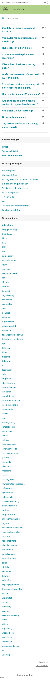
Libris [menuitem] (4, 238)
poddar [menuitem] (5, 510)
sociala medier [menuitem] (9, 554)
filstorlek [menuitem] (6, 357)
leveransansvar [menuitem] (9, 444)
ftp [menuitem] (3, 365)
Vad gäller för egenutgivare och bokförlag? (24, 40)
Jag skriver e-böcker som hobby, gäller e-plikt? (23, 125)
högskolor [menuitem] (7, 378)
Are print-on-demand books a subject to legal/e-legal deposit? (23, 102)
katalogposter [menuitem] (8, 427)
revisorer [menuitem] (6, 536)
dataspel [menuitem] (6, 291)
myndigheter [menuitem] (8, 479)
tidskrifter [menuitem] (6, 580)
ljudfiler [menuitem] (5, 457)
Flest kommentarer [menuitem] (12, 155)
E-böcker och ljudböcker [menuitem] (15, 184)
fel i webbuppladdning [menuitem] (12, 335)
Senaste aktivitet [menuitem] (10, 151)
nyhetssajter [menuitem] (8, 497)
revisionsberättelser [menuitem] (11, 532)
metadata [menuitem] (6, 471)
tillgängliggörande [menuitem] (10, 584)
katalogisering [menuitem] (8, 422)
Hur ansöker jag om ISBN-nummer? (23, 94)
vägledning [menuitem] (7, 628)
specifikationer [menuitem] (9, 558)
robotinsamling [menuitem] (9, 541)
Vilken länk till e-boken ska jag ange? (23, 66)
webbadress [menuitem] (8, 633)
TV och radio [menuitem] (8, 197)
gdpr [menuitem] (4, 374)
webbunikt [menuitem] (7, 641)
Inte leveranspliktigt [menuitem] (11, 210)
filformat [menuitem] (6, 348)
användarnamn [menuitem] (9, 260)
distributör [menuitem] (7, 304)
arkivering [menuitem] (6, 269)
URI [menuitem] (4, 247)
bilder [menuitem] (4, 278)
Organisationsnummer (23, 117)
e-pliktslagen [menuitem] (8, 321)
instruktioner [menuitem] (8, 396)
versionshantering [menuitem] (10, 615)
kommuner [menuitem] (7, 431)
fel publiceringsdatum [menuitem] (12, 339)
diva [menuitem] (4, 308)
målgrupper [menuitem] (7, 488)
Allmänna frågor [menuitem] (9, 175)
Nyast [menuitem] (5, 147)
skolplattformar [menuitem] (9, 545)
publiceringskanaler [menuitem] (11, 519)
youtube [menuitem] (6, 655)
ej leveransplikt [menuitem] (9, 326)
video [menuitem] (4, 619)
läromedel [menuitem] (6, 462)
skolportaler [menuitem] (7, 549)
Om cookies (42, 665)
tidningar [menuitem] (6, 576)
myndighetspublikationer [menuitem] (13, 484)
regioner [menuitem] (6, 523)
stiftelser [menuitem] (6, 567)
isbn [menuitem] (4, 418)
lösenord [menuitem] (6, 466)
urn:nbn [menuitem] (5, 602)
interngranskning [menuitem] (10, 405)
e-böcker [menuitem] (6, 317)
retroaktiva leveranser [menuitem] (12, 527)
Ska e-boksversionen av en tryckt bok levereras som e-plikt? (23, 86)
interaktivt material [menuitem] (11, 400)
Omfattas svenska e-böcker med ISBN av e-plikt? (23, 76)
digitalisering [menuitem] (8, 295)
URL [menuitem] (4, 251)
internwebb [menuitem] (7, 409)
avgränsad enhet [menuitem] (10, 273)
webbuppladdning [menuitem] (10, 646)
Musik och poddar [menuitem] (10, 192)
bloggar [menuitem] (5, 282)
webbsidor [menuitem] (7, 637)
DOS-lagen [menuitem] (7, 234)
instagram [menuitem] (7, 392)
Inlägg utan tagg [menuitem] (10, 229)
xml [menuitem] (3, 650)
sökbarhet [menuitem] (7, 571)
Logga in (43, 662)
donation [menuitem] (6, 313)
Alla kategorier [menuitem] (9, 170)
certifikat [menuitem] (6, 286)
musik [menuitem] (5, 475)
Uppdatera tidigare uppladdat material (24, 30)
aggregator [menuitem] (7, 256)
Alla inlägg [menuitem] (7, 225)
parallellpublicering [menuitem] (10, 501)
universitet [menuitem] (7, 598)
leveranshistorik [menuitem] (9, 449)
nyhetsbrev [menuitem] (7, 492)
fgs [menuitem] (3, 343)
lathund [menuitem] (5, 440)
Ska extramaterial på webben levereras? (23, 56)
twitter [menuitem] (5, 593)
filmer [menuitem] (5, 352)
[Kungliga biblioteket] (3, 18)
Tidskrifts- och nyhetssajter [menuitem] (15, 188)
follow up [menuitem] (6, 361)
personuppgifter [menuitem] (9, 505)
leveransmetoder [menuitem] (10, 453)
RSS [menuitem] (4, 243)
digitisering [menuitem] (7, 299)
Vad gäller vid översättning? (23, 110)
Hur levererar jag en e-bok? (24, 47)
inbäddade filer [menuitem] (9, 387)
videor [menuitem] (5, 624)
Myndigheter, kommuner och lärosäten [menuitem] (20, 179)
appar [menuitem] (5, 264)
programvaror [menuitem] (8, 514)
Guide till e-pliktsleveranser (15, 2)
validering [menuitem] (6, 606)
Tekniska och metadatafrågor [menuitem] (16, 205)
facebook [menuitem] (6, 330)
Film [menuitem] (4, 201)
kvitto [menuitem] (5, 435)
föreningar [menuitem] (7, 370)
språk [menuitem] (4, 563)
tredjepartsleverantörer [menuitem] (13, 589)
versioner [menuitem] (6, 611)
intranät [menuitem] (5, 413)
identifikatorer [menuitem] (8, 383)
